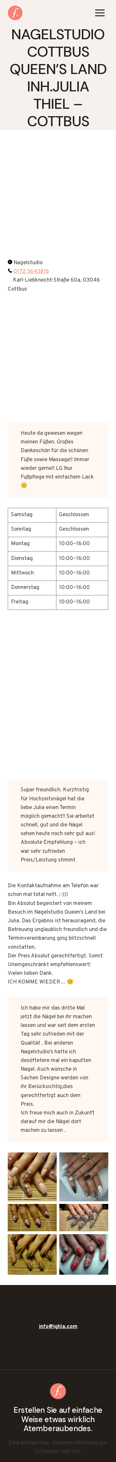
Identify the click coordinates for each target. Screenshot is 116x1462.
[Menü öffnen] (99, 12)
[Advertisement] (58, 198)
